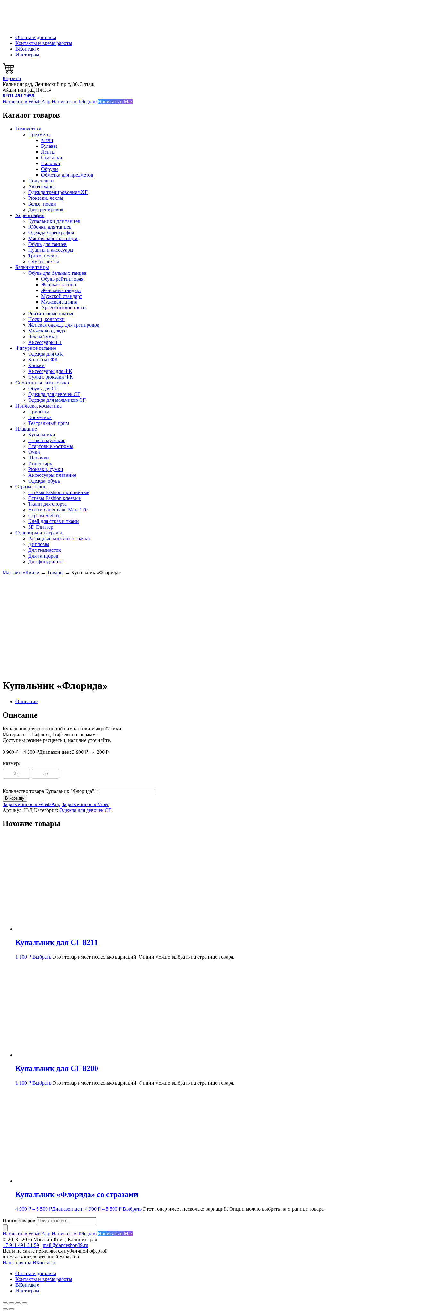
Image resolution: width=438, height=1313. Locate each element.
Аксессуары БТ (45, 342)
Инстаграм (27, 54)
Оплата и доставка (35, 37)
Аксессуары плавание (52, 475)
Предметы (39, 134)
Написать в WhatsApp (26, 101)
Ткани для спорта (47, 504)
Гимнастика (28, 128)
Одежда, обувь (44, 481)
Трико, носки (42, 255)
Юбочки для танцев (50, 227)
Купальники (41, 434)
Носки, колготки (46, 319)
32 (16, 773)
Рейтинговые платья (50, 313)
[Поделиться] (18, 1303)
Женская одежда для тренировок (63, 325)
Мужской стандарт (61, 296)
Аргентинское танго (63, 307)
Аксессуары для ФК (50, 371)
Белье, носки (42, 203)
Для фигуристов (46, 561)
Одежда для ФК (45, 354)
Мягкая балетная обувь (53, 238)
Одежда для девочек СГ (54, 394)
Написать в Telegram (74, 101)
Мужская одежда (46, 330)
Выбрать (41, 957)
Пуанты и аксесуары (50, 250)
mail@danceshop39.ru (65, 1245)
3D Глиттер (40, 527)
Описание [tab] (26, 701)
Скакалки (51, 157)
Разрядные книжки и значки (59, 538)
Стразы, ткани (31, 486)
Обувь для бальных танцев (57, 273)
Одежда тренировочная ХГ (58, 192)
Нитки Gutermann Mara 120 (58, 509)
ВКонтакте (27, 49)
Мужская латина (59, 302)
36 (45, 773)
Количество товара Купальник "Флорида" (48, 791)
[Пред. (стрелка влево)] (5, 1309)
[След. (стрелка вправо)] (11, 1309)
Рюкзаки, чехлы (45, 198)
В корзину (14, 798)
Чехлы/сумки (42, 336)
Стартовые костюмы (50, 446)
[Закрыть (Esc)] (24, 1303)
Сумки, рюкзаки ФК (50, 377)
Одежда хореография (51, 232)
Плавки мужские (46, 440)
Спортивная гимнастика (42, 382)
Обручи (49, 169)
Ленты (48, 152)
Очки (34, 452)
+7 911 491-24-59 (21, 1245)
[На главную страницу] (35, 26)
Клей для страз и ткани (53, 521)
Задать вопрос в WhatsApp (31, 804)
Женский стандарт (61, 290)
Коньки (36, 365)
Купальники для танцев (54, 221)
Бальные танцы (32, 267)
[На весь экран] (11, 1303)
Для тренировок (45, 209)
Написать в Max (115, 101)
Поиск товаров (19, 1220)
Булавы (49, 146)
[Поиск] (5, 1227)
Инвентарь (40, 463)
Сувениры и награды (38, 532)
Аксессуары (41, 186)
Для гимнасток (44, 550)
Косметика (40, 417)
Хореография (29, 215)
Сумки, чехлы (43, 261)
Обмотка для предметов (67, 175)
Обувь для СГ (43, 388)
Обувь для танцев (47, 244)
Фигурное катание (35, 348)
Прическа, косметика (38, 405)
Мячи (47, 140)
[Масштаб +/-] (5, 1303)
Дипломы (38, 544)
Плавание (26, 429)
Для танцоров (43, 556)
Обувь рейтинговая (62, 279)
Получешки (41, 180)
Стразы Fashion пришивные (58, 492)
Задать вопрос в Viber (85, 804)
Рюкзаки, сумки (45, 469)
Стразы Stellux (44, 515)
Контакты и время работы (43, 43)
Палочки (50, 163)
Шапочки (38, 457)
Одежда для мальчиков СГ (57, 400)
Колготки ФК (43, 359)
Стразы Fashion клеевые (54, 498)
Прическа (38, 411)
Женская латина (58, 284)
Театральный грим (48, 423)
